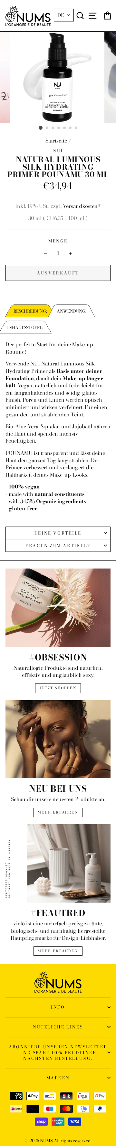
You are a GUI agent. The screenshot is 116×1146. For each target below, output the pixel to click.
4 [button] (59, 128)
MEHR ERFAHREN (58, 812)
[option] (58, 77)
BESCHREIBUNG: (30, 311)
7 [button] (76, 128)
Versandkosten (80, 206)
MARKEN (58, 1078)
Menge (58, 241)
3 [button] (53, 128)
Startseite (56, 140)
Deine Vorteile (58, 533)
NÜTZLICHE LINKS (58, 1027)
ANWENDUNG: (71, 311)
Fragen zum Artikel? (58, 545)
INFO (58, 1007)
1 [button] (41, 128)
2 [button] (47, 128)
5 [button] (64, 128)
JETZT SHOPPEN (58, 688)
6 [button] (70, 128)
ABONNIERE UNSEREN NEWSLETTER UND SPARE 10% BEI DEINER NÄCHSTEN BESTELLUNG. (58, 1052)
